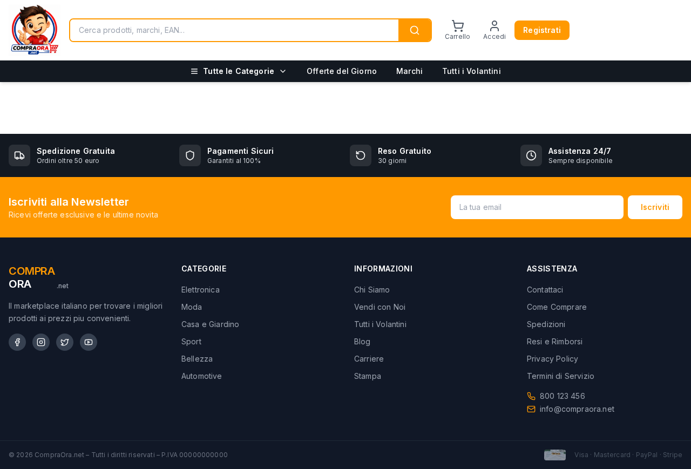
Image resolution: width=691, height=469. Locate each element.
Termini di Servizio (560, 375)
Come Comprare (557, 306)
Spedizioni (546, 324)
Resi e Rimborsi (554, 341)
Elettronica (200, 289)
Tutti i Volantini (471, 71)
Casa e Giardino (210, 324)
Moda (191, 306)
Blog (362, 341)
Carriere (369, 358)
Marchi (409, 71)
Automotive (201, 375)
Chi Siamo (372, 289)
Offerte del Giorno (342, 71)
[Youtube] (88, 342)
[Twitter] (64, 342)
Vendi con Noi (379, 306)
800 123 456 (562, 395)
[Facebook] (17, 342)
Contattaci (545, 289)
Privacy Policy (552, 358)
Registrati (542, 30)
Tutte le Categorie (238, 71)
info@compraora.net (577, 408)
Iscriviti (655, 207)
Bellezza (197, 358)
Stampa (367, 375)
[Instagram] (41, 342)
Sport (191, 341)
